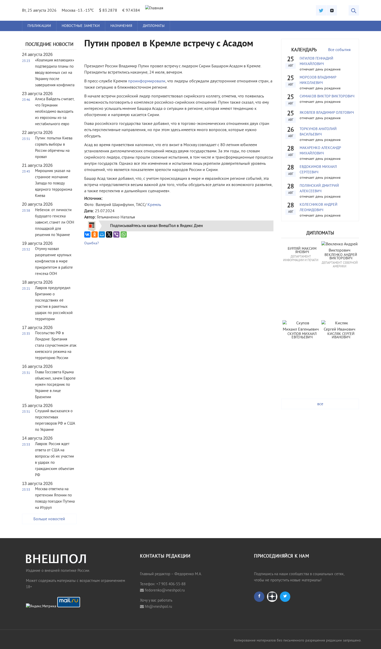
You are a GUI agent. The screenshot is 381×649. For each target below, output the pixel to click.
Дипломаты (154, 26)
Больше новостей (49, 519)
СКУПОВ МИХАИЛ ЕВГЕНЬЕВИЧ (302, 336)
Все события (339, 50)
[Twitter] (321, 10)
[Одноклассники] (94, 234)
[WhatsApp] (124, 234)
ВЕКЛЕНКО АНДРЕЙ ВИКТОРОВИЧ (341, 257)
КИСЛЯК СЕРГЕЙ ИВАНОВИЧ (341, 336)
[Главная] (154, 8)
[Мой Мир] (102, 234)
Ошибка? (91, 243)
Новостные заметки (81, 26)
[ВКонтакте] (87, 234)
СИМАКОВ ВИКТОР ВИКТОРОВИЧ (327, 96)
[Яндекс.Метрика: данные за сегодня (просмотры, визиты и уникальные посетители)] (41, 606)
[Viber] (116, 234)
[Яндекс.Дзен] (332, 10)
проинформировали (146, 81)
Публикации (39, 26)
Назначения (121, 26)
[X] (109, 234)
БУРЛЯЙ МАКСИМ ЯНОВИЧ (303, 250)
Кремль (154, 205)
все (320, 404)
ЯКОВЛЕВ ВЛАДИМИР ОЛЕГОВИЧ (327, 113)
